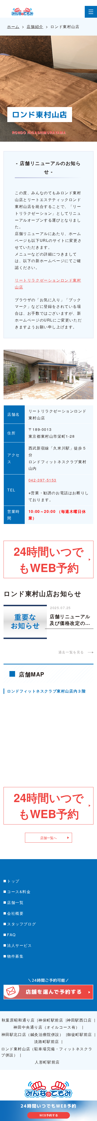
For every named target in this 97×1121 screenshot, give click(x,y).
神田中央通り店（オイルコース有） (46, 1027)
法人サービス (19, 945)
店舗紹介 (35, 26)
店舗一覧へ (48, 837)
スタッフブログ (21, 924)
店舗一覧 (15, 902)
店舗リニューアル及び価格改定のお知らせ (70, 619)
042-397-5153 (42, 480)
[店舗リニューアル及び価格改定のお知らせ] (25, 621)
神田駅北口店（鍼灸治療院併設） (32, 1034)
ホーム (13, 26)
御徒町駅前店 (79, 1034)
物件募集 (15, 956)
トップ (13, 881)
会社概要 (15, 913)
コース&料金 (19, 891)
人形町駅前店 (47, 1062)
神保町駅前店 (50, 1020)
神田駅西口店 (79, 1020)
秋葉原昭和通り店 (18, 1020)
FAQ (11, 934)
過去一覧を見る (71, 652)
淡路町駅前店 (46, 1041)
